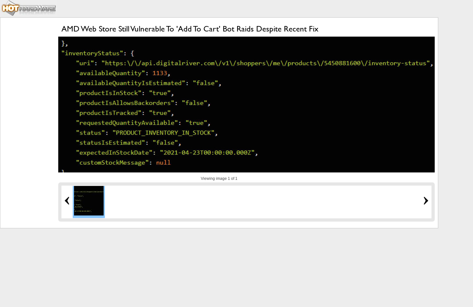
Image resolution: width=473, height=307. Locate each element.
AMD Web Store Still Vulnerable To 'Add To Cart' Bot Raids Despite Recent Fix (190, 28)
